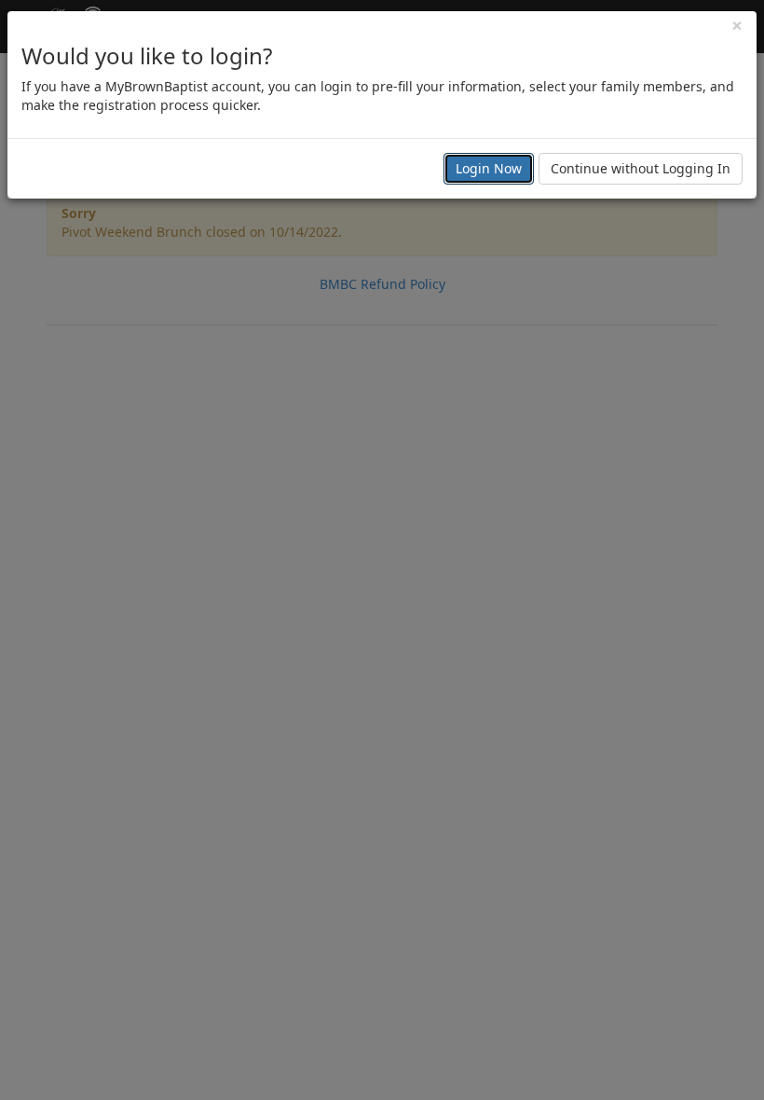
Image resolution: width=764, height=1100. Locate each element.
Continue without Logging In (640, 168)
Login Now (489, 168)
